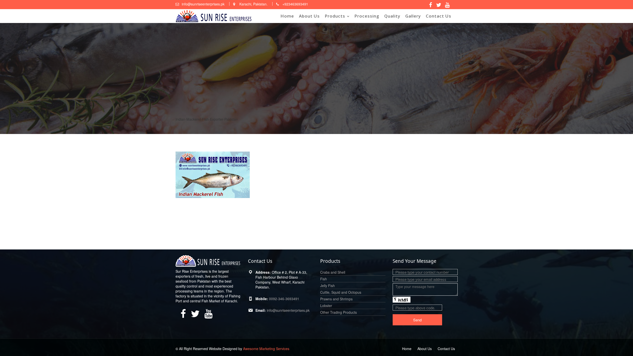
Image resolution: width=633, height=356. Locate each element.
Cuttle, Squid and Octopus (340, 292)
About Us (309, 16)
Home (287, 16)
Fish (323, 278)
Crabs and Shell (332, 272)
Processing (366, 16)
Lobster (326, 305)
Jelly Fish (327, 285)
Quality (392, 16)
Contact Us (438, 16)
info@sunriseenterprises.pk (288, 310)
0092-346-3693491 (284, 298)
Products (335, 16)
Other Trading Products (338, 312)
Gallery (413, 16)
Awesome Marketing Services (266, 348)
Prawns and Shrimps (336, 298)
